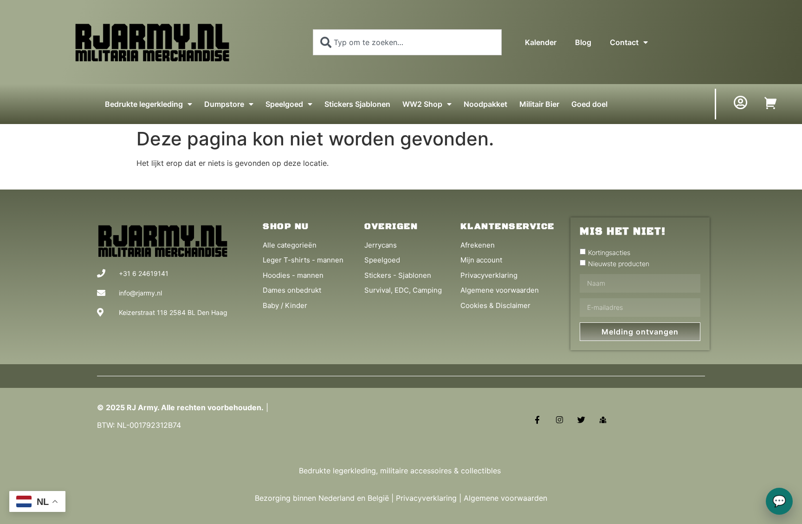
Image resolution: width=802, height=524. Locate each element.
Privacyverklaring (426, 498)
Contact (624, 42)
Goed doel (589, 104)
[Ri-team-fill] (603, 419)
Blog (583, 42)
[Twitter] (581, 419)
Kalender (540, 42)
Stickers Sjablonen (357, 104)
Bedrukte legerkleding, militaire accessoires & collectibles (401, 470)
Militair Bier (539, 104)
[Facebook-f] (537, 419)
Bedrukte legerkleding (144, 104)
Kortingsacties (609, 252)
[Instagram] (559, 419)
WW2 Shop (422, 104)
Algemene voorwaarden (505, 498)
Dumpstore (224, 104)
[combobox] (407, 42)
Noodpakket (485, 104)
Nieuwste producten (618, 263)
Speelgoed (284, 104)
